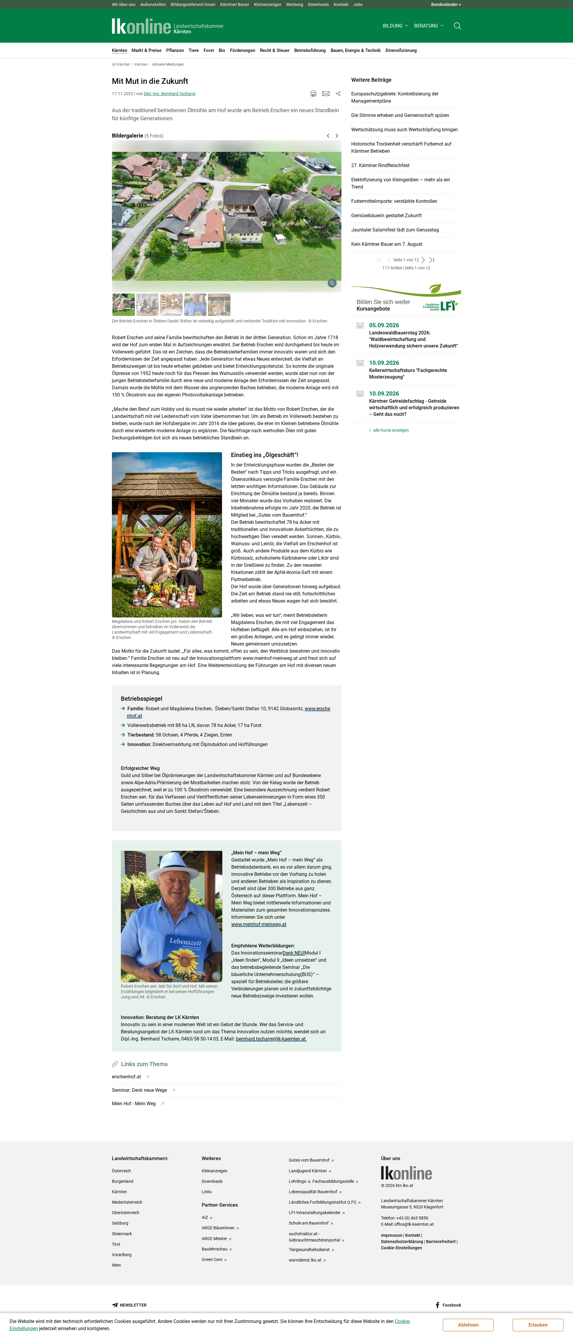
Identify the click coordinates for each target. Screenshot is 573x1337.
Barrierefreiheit (441, 1241)
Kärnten (119, 1191)
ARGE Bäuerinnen (218, 1227)
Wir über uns (123, 4)
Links (207, 1191)
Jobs (358, 4)
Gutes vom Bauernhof (309, 1160)
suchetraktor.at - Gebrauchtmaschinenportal (314, 1236)
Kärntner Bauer (234, 4)
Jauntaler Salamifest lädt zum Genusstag (395, 230)
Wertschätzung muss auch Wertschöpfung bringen (404, 129)
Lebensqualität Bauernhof (313, 1191)
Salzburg (120, 1223)
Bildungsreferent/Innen (193, 4)
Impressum (391, 1235)
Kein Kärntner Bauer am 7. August (386, 244)
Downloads (318, 4)
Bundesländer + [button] (446, 4)
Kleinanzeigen (267, 4)
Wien (116, 1265)
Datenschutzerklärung (402, 1241)
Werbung (294, 4)
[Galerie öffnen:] (167, 534)
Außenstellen (153, 4)
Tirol (116, 1244)
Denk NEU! (294, 953)
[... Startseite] (168, 26)
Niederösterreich (127, 1202)
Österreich (121, 1170)
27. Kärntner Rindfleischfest (380, 165)
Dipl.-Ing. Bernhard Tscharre (169, 93)
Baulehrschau (214, 1249)
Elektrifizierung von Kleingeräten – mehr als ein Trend (400, 183)
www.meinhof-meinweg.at (258, 924)
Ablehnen (468, 1325)
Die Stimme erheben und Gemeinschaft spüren (400, 115)
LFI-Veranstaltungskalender (315, 1212)
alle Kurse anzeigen (390, 430)
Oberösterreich (125, 1212)
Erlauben (538, 1325)
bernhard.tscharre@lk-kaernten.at (271, 1039)
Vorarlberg (122, 1254)
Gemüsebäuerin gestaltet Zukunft (386, 215)
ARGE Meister (214, 1238)
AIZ (205, 1217)
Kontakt (341, 4)
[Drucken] (313, 93)
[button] (396, 25)
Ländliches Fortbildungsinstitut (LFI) (322, 1202)
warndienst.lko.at (305, 1260)
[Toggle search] (457, 26)
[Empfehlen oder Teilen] (337, 93)
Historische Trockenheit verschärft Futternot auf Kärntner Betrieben (401, 147)
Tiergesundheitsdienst (309, 1249)
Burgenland (122, 1181)
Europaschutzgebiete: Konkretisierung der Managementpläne (394, 97)
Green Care (212, 1259)
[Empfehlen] (325, 93)
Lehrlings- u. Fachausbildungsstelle (321, 1181)
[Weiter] (320, 209)
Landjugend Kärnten (308, 1170)
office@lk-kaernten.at (414, 1224)
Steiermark (122, 1233)
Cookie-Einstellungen (401, 1247)
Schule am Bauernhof (309, 1223)
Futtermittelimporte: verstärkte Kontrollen (394, 201)
